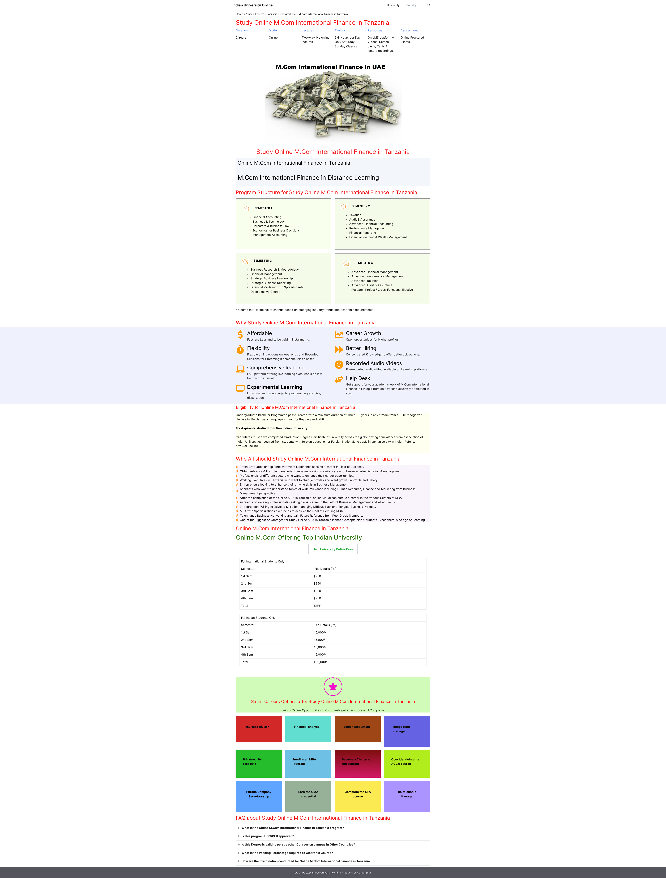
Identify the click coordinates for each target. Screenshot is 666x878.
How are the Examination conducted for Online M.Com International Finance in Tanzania (305, 861)
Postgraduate (288, 14)
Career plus (364, 872)
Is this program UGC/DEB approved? (267, 836)
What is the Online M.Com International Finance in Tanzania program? (292, 828)
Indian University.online (327, 872)
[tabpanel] (333, 614)
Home (239, 14)
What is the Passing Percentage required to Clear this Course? (287, 853)
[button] (333, 828)
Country (411, 5)
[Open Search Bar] (429, 5)
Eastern (259, 14)
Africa (249, 14)
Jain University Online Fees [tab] (333, 549)
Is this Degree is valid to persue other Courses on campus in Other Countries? (298, 844)
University (393, 5)
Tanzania (272, 14)
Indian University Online (252, 5)
